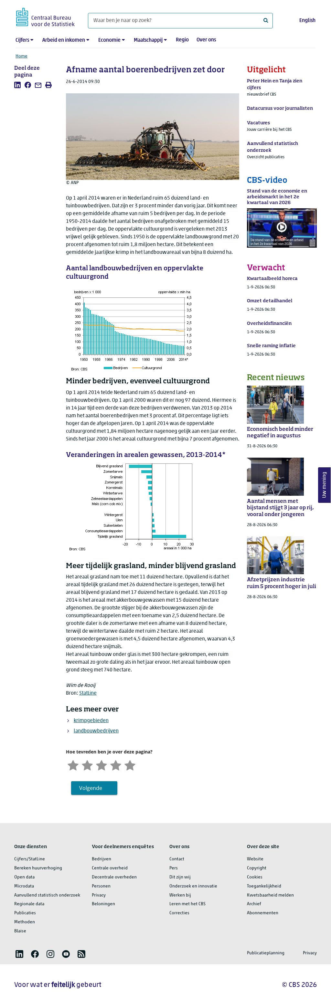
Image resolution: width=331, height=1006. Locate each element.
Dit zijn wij (180, 877)
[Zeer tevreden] (130, 764)
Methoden (24, 922)
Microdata (24, 886)
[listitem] (17, 85)
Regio (182, 40)
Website (255, 859)
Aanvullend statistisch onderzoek (47, 895)
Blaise (20, 931)
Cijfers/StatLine (29, 859)
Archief (254, 904)
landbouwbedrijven (96, 731)
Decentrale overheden (114, 877)
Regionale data (29, 904)
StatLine (88, 693)
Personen (101, 886)
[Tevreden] (116, 764)
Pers (173, 868)
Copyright (256, 868)
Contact (176, 859)
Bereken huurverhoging (38, 868)
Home (21, 56)
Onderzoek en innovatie (193, 886)
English (307, 20)
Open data (24, 877)
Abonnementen (262, 913)
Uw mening (324, 485)
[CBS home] (45, 16)
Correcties (179, 913)
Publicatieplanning (265, 953)
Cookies (254, 877)
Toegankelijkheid (264, 886)
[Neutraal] (101, 764)
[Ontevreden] (87, 764)
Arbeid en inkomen (63, 40)
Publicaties (25, 913)
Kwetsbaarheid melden (270, 895)
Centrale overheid (110, 868)
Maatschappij (148, 40)
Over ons (206, 40)
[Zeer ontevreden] (73, 764)
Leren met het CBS (187, 904)
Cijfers (22, 40)
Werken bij (180, 895)
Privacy (99, 895)
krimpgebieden (91, 720)
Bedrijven (101, 859)
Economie (109, 40)
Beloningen (103, 904)
